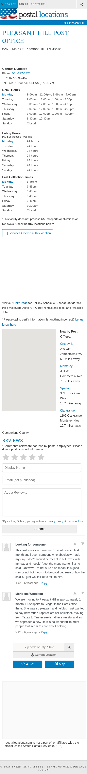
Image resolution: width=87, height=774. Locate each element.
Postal (42, 14)
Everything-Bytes (28, 766)
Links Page (20, 302)
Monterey (66, 366)
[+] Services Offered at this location (27, 233)
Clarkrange (67, 410)
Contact (38, 3)
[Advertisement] (43, 59)
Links (23, 3)
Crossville (66, 343)
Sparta (64, 388)
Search (10, 3)
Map (62, 664)
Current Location (45, 654)
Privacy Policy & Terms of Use (65, 521)
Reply (44, 583)
